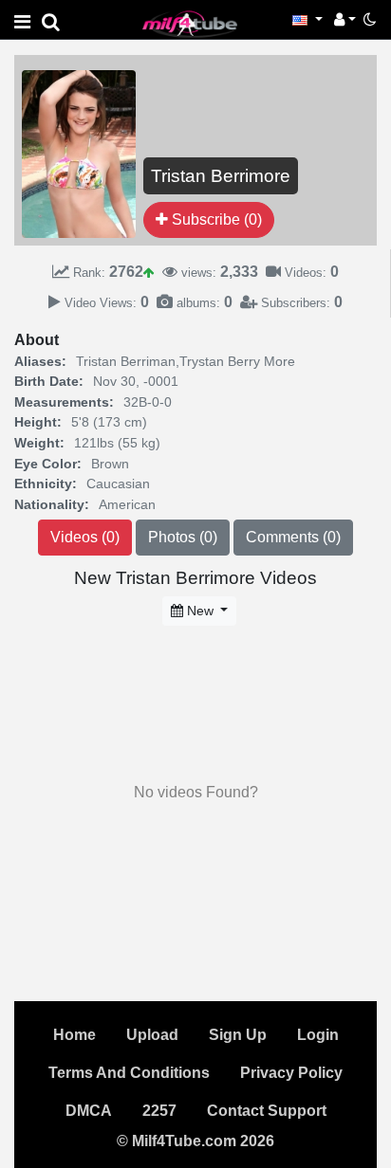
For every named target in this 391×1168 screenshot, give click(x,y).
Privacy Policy (291, 1073)
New (200, 610)
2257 (159, 1111)
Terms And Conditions (129, 1073)
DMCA (88, 1111)
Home (74, 1035)
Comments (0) (293, 537)
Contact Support (266, 1111)
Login (318, 1035)
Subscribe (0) (215, 219)
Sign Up (238, 1035)
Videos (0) (85, 537)
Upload (152, 1035)
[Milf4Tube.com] (189, 23)
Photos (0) (182, 537)
